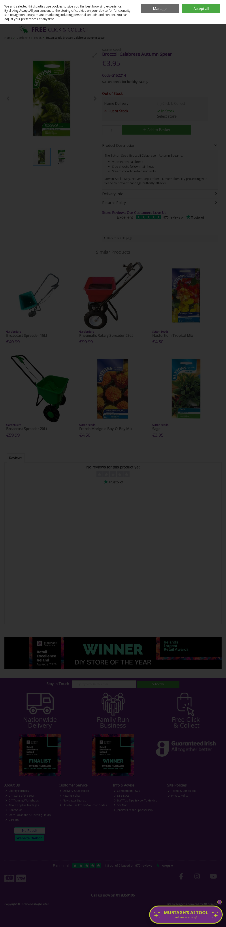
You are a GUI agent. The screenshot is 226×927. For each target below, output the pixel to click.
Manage (160, 8)
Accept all (201, 8)
